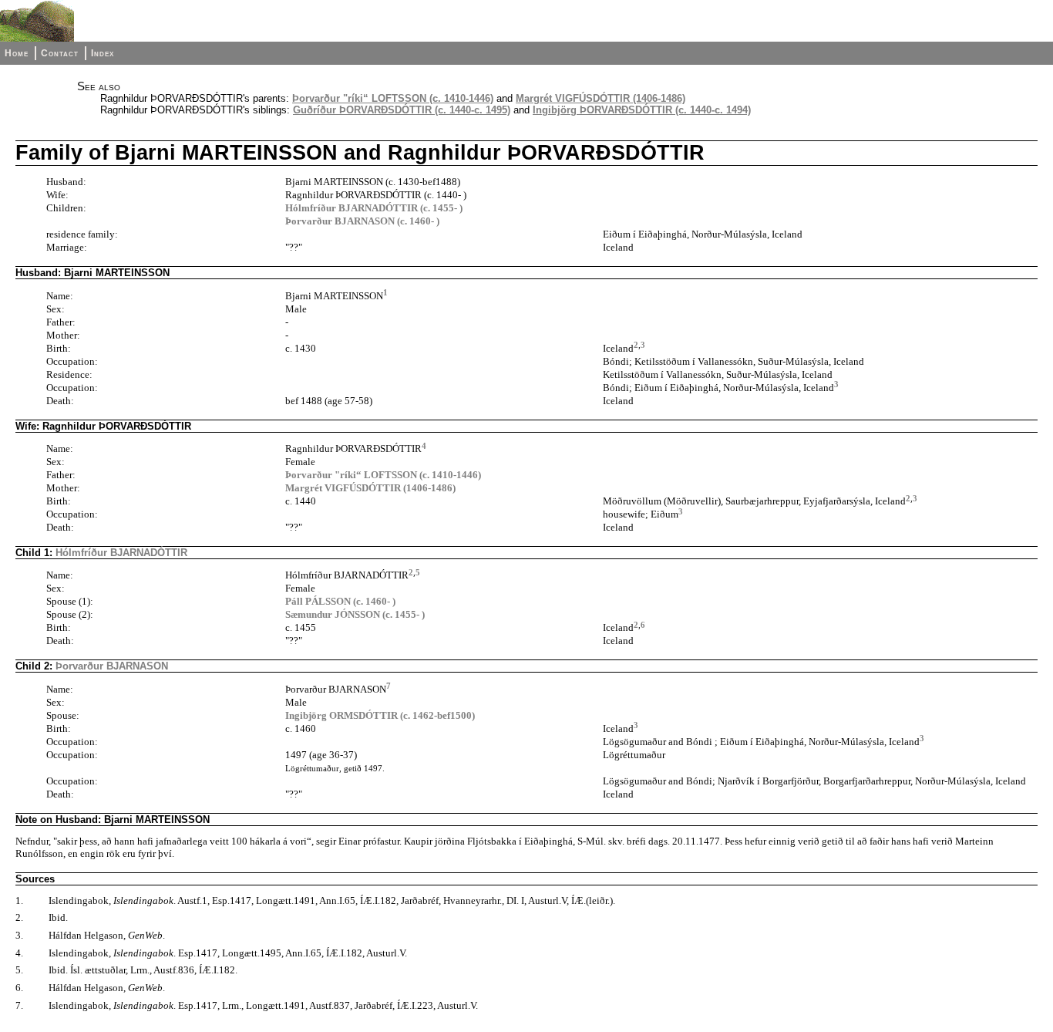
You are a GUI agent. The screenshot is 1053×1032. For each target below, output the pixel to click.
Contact (60, 53)
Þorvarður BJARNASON (112, 666)
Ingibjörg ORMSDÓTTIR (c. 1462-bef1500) (380, 715)
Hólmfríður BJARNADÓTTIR (121, 552)
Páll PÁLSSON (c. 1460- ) (340, 601)
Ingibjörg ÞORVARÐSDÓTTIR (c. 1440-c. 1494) (642, 110)
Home (17, 53)
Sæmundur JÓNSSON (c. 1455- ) (355, 614)
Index (102, 53)
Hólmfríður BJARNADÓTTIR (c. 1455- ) (374, 208)
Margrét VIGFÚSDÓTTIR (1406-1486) (600, 98)
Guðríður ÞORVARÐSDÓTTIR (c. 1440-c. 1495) (401, 110)
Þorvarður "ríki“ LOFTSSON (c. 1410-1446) (392, 98)
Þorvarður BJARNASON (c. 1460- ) (362, 221)
